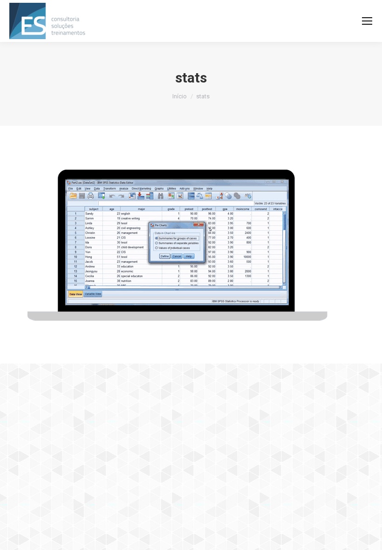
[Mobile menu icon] (367, 21)
